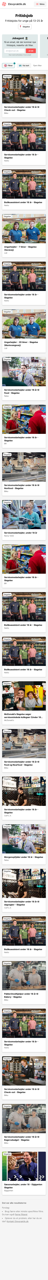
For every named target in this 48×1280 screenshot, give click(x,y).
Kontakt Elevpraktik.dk (18, 1221)
